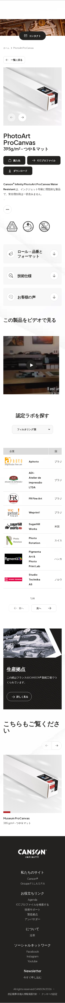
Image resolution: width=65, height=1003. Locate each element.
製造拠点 (32, 914)
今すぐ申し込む (33, 977)
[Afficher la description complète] (7, 209)
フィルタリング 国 (26, 429)
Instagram (32, 956)
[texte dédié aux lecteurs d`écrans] (22, 117)
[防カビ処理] (44, 227)
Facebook (32, 951)
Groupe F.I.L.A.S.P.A (32, 883)
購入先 (16, 160)
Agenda (32, 899)
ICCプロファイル (46, 160)
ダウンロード (20, 170)
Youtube (33, 961)
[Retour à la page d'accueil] (32, 852)
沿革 (32, 935)
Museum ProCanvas (16, 818)
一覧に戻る (16, 59)
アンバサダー (32, 919)
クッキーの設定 (49, 993)
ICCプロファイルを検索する (32, 904)
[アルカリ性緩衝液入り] (28, 227)
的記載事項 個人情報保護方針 (22, 993)
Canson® (32, 878)
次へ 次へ (41, 608)
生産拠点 (16, 669)
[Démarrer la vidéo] (31, 365)
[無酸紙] (12, 227)
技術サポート (32, 909)
